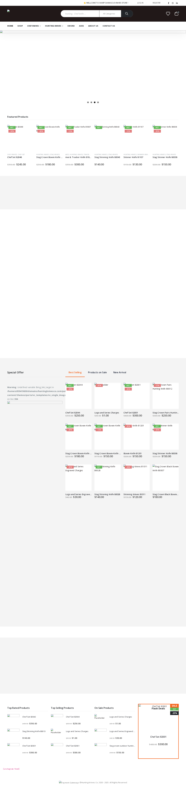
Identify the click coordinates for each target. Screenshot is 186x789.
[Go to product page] (78, 317)
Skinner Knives (143, 154)
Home (10, 26)
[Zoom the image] (34, 403)
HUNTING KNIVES (53, 26)
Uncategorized (13, 333)
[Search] (127, 13)
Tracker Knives (90, 154)
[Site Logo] (18, 14)
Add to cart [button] (28, 129)
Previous (3, 64)
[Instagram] (173, 3)
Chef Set (21, 154)
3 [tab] (94, 102)
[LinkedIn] (177, 3)
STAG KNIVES (55, 154)
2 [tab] (91, 102)
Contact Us (109, 26)
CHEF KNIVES (33, 26)
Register (156, 3)
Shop (20, 26)
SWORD (71, 26)
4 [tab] (98, 102)
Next (182, 64)
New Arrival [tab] (119, 372)
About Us (93, 26)
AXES (81, 26)
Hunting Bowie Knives (133, 333)
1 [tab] (88, 102)
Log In (140, 3)
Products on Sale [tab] (97, 372)
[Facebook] (168, 3)
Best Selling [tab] (75, 372)
